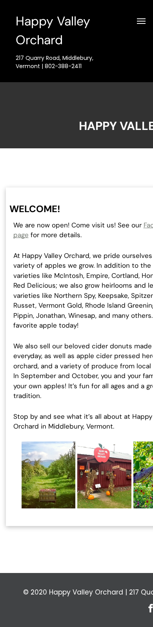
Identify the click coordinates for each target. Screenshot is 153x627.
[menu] (141, 21)
